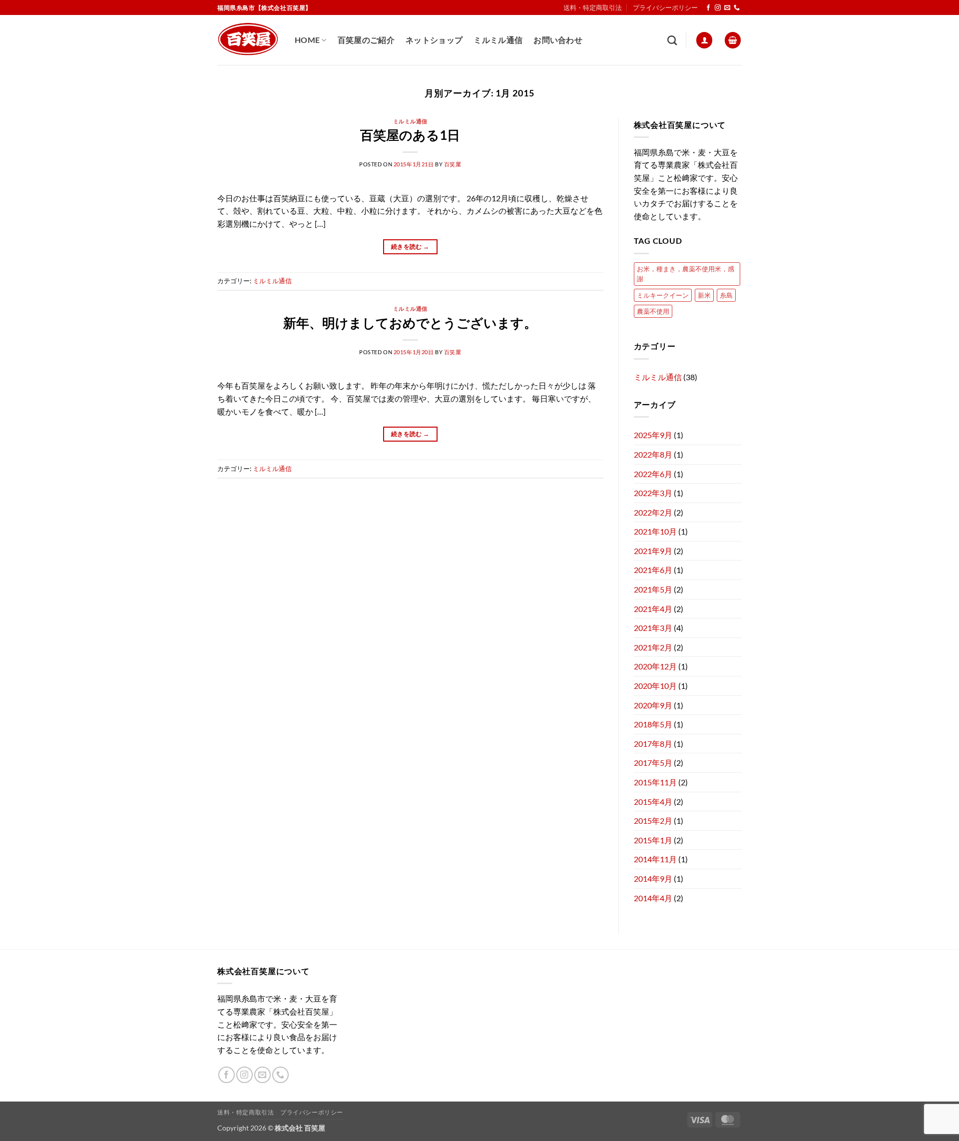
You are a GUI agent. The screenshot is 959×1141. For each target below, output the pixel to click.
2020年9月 (653, 705)
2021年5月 (653, 589)
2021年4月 (653, 608)
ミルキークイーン (663, 295)
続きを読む (410, 246)
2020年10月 (655, 685)
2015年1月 (653, 840)
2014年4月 (653, 898)
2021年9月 (653, 551)
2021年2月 (653, 647)
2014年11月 (655, 859)
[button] (704, 40)
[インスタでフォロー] (718, 7)
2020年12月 (655, 666)
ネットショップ (434, 39)
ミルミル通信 (498, 39)
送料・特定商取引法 (592, 7)
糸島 (726, 295)
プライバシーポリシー (665, 7)
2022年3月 (653, 493)
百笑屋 (453, 164)
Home (307, 39)
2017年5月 (653, 762)
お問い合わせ (557, 39)
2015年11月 (655, 782)
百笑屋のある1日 (410, 134)
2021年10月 (655, 531)
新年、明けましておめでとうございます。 (410, 322)
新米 (704, 295)
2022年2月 (653, 512)
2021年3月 (653, 627)
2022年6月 (653, 474)
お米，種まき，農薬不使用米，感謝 (685, 274)
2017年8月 (653, 743)
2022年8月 (653, 454)
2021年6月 (653, 569)
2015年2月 (653, 820)
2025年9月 (653, 435)
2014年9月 (653, 878)
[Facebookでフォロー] (708, 7)
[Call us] (737, 7)
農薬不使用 (653, 311)
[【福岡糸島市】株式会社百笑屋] (248, 40)
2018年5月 (653, 724)
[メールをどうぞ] (727, 7)
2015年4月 (653, 801)
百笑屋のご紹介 (366, 39)
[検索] (672, 40)
